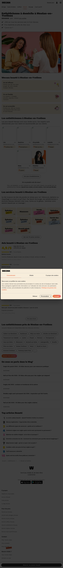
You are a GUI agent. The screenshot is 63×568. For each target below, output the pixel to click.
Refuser (35, 296)
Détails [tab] (32, 275)
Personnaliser (45, 296)
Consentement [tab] (11, 275)
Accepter (56, 296)
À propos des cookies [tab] (52, 275)
